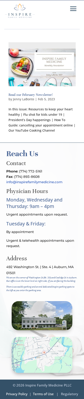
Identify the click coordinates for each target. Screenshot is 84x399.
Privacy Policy (17, 394)
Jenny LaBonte (23, 99)
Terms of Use (43, 394)
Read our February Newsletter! (31, 95)
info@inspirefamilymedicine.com (34, 182)
